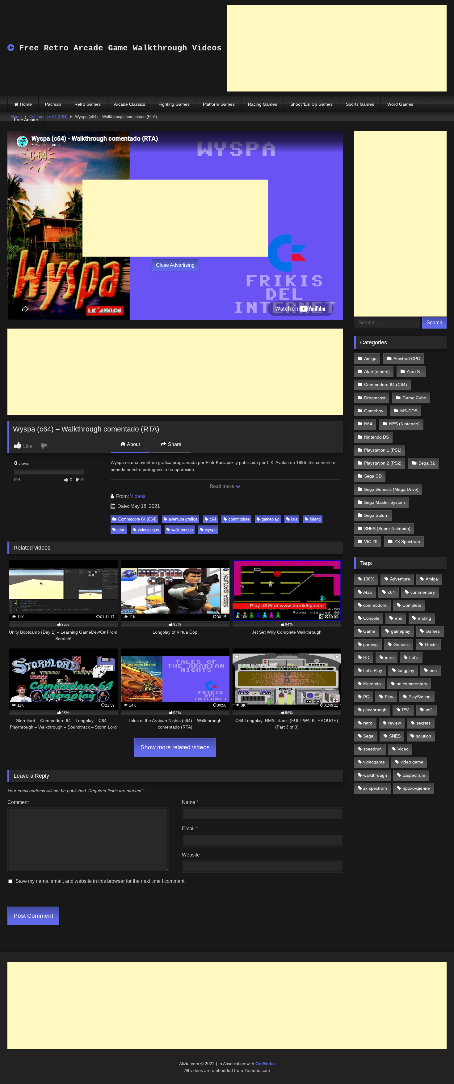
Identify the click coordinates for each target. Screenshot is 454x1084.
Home (26, 104)
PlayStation (420, 696)
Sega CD (373, 476)
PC (366, 696)
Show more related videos (175, 747)
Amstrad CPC (406, 358)
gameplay (270, 519)
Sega (368, 735)
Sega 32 (426, 463)
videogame (374, 761)
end (398, 618)
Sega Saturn (376, 515)
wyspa (210, 529)
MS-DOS (409, 410)
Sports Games (360, 104)
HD (366, 657)
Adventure (400, 578)
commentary (422, 592)
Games (433, 631)
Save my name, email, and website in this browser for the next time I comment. (100, 881)
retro (121, 529)
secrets (423, 723)
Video (403, 748)
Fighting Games (174, 104)
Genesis (401, 644)
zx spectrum (375, 788)
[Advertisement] (337, 48)
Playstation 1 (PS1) (382, 450)
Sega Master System (384, 502)
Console (371, 618)
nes (433, 670)
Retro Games (87, 104)
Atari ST (414, 371)
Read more (222, 486)
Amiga (370, 358)
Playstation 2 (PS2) (382, 463)
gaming (370, 644)
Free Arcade (26, 119)
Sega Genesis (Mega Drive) (391, 489)
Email (190, 828)
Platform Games (219, 104)
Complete (411, 605)
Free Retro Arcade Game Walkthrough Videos (118, 48)
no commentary (412, 683)
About (133, 444)
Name (190, 802)
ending (424, 618)
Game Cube (414, 397)
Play (389, 696)
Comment (18, 802)
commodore (239, 519)
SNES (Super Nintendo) (387, 528)
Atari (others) (377, 371)
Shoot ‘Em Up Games (311, 104)
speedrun (372, 748)
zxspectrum (414, 775)
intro (389, 657)
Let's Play (372, 670)
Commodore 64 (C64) (137, 519)
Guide (431, 644)
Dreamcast (374, 397)
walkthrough (182, 529)
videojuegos (148, 529)
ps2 (429, 709)
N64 (368, 423)
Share (174, 444)
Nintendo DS (376, 437)
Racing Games (262, 104)
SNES (395, 735)
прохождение (416, 788)
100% (368, 578)
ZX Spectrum (407, 541)
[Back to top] (435, 1066)
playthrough (374, 709)
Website (191, 854)
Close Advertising (175, 265)
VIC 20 (370, 541)
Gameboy (373, 410)
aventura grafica (183, 519)
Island (315, 519)
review (394, 723)
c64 (213, 519)
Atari (367, 592)
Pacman (53, 104)
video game (412, 761)
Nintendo (372, 683)
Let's (413, 657)
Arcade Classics (129, 104)
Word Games (400, 104)
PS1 (406, 709)
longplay (406, 670)
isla (294, 519)
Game (369, 631)
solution (423, 735)
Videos (137, 496)
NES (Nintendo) (404, 423)
